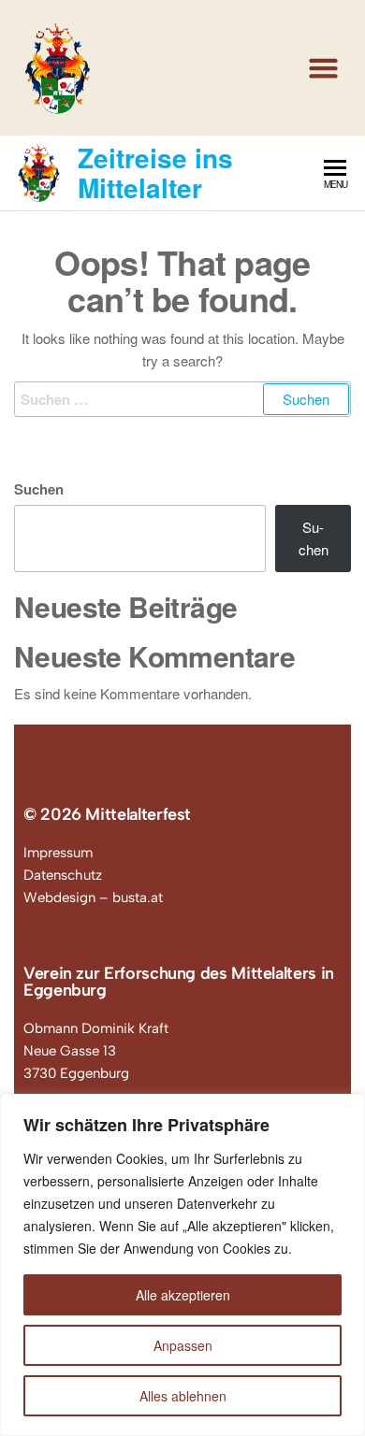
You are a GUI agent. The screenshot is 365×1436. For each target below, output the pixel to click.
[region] (182, 1265)
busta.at (137, 897)
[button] (323, 68)
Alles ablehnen (182, 1395)
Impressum (58, 852)
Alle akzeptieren (183, 1294)
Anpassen (182, 1345)
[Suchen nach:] (182, 399)
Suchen (39, 489)
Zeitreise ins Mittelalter (155, 172)
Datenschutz (62, 875)
